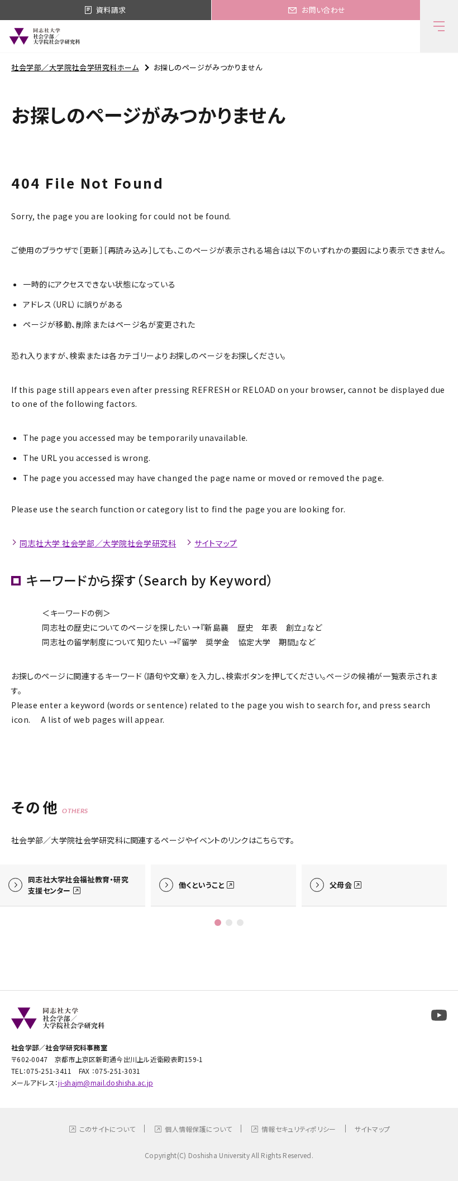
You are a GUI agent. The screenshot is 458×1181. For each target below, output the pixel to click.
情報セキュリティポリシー (298, 1129)
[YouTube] (439, 1015)
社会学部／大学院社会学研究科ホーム (75, 67)
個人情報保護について (198, 1129)
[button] (217, 922)
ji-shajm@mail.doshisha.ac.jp (105, 1082)
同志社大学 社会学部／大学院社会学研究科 (98, 543)
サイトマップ (215, 543)
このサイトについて (107, 1129)
